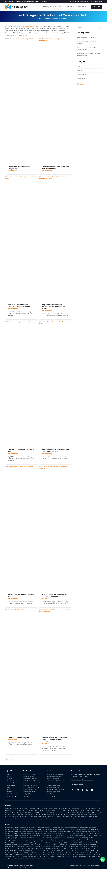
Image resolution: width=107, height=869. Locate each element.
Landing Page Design (53, 792)
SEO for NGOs (90, 818)
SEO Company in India (49, 839)
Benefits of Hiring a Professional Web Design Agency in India (55, 451)
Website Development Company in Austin (47, 831)
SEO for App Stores (17, 816)
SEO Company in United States (23, 846)
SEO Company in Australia (19, 856)
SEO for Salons (62, 814)
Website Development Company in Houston (59, 833)
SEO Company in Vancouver (81, 854)
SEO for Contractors (92, 812)
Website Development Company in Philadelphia (28, 839)
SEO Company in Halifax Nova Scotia (74, 852)
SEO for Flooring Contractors (85, 816)
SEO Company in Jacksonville (58, 845)
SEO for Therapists (90, 810)
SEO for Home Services (90, 814)
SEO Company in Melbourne (52, 856)
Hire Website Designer (30, 779)
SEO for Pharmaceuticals (23, 818)
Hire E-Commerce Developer (32, 781)
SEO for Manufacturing (55, 810)
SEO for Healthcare (68, 810)
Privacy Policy (82, 865)
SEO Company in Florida (57, 846)
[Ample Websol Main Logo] (17, 6)
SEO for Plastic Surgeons (66, 812)
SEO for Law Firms (10, 808)
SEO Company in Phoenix (33, 841)
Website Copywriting (53, 785)
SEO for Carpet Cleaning (21, 812)
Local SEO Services (53, 779)
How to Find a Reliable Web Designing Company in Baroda (19, 306)
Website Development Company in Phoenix (86, 829)
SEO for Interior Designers (75, 814)
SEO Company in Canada (36, 852)
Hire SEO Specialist (28, 776)
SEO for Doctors (79, 810)
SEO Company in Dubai (26, 845)
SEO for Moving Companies (49, 812)
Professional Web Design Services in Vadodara (21, 595)
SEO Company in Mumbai (65, 839)
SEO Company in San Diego (54, 843)
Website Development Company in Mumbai (44, 827)
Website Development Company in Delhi (70, 827)
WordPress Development (55, 774)
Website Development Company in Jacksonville (59, 837)
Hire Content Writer (29, 792)
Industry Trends (12, 171)
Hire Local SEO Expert (29, 789)
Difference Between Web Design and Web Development (55, 168)
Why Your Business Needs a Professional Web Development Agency (53, 307)
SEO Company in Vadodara (46, 858)
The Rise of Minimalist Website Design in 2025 (19, 168)
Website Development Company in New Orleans (19, 831)
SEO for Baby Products (53, 818)
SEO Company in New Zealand (87, 856)
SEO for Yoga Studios (30, 816)
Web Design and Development (29, 26)
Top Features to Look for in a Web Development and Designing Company (54, 740)
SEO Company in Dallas (41, 845)
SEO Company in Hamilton (93, 852)
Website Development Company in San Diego (19, 835)
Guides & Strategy (47, 171)
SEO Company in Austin (68, 841)
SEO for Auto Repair (17, 814)
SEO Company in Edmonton (53, 852)
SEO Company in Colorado (87, 846)
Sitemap (9, 792)
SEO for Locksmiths (34, 812)
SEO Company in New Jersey (25, 848)
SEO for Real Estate (32, 808)
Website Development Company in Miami (73, 831)
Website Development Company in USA (60, 829)
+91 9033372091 (97, 1)
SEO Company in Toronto (64, 854)
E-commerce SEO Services (55, 781)
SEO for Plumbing (43, 810)
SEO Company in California (41, 846)
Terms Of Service (73, 865)
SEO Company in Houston (37, 843)
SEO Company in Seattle (87, 843)
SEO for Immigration (55, 816)
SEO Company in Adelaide (69, 856)
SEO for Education (41, 814)
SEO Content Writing (53, 783)
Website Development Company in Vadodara (34, 829)
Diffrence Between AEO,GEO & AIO (87, 38)
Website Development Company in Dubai (85, 833)
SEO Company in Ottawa (48, 854)
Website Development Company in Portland (47, 835)
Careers (9, 779)
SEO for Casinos (52, 814)
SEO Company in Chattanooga (40, 850)
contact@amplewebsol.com (80, 1)
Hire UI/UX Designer (29, 794)
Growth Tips (45, 598)
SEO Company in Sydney (35, 856)
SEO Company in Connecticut (60, 848)
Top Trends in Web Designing (18, 738)
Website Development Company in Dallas (31, 837)
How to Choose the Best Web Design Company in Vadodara (55, 595)
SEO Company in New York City (20, 843)
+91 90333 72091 (77, 784)
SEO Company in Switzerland (28, 858)
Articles (9, 787)
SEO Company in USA (19, 841)
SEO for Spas (72, 808)
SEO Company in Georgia (43, 848)
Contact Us (10, 797)
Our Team (10, 776)
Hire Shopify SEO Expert (30, 785)
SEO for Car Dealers (29, 814)
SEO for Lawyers (90, 808)
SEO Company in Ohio (71, 846)
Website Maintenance (54, 776)
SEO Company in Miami (83, 841)
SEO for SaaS (81, 808)
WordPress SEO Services (54, 787)
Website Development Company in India (17, 827)
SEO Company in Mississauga (15, 854)
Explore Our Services (53, 797)
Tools (8, 789)
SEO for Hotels (53, 808)
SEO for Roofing (63, 808)
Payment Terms (96, 865)
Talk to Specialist (28, 797)
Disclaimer (89, 865)
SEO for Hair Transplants (39, 818)
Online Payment (12, 794)
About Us (9, 774)
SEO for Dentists (21, 808)
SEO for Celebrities (21, 820)
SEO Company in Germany (20, 852)
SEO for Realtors (43, 808)
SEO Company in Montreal (32, 854)
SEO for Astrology (43, 816)
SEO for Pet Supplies (67, 818)
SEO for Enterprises (19, 810)
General (79, 66)
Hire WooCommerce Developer (33, 783)
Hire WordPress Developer (31, 774)
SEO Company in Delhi (80, 839)
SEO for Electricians (31, 810)
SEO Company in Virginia (22, 850)
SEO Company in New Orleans (51, 841)
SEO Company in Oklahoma (78, 848)
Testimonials (11, 785)
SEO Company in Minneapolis (76, 845)
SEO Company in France (76, 850)
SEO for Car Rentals (79, 818)
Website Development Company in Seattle (74, 835)
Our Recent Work (12, 781)
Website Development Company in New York (31, 833)
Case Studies (11, 783)
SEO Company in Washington (59, 850)
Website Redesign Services (55, 789)
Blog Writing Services (53, 794)
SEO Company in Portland (71, 843)
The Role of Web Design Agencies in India (21, 451)
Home (39, 18)
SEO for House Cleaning (69, 816)
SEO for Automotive (79, 812)
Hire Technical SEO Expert (31, 787)
